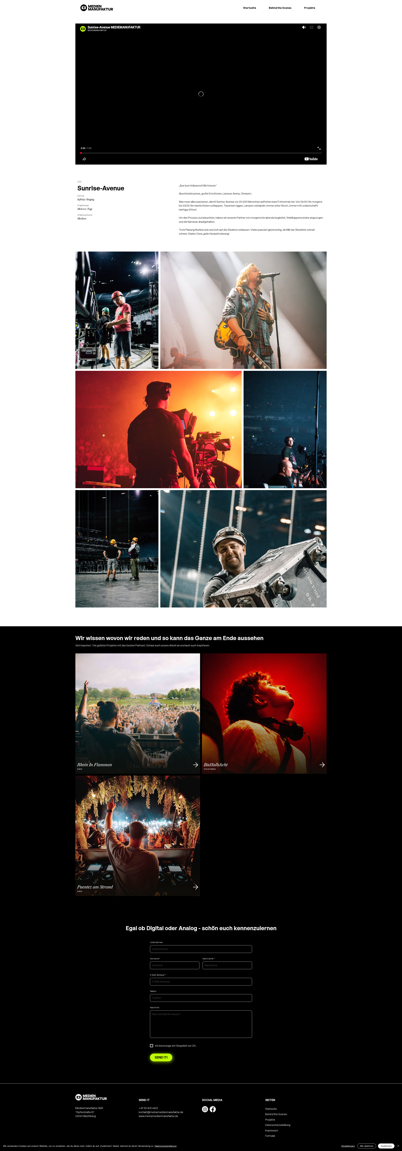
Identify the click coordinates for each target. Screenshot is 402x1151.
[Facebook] (213, 1109)
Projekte (270, 1119)
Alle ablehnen (366, 1146)
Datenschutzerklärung (277, 1125)
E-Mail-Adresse (157, 975)
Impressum (271, 1130)
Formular (270, 1135)
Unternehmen (156, 942)
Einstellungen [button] (348, 1146)
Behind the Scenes (276, 1114)
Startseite (271, 1108)
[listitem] (137, 713)
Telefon (153, 991)
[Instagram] (205, 1109)
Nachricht (154, 1007)
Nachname (208, 959)
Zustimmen (386, 1146)
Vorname (154, 959)
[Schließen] (398, 1145)
